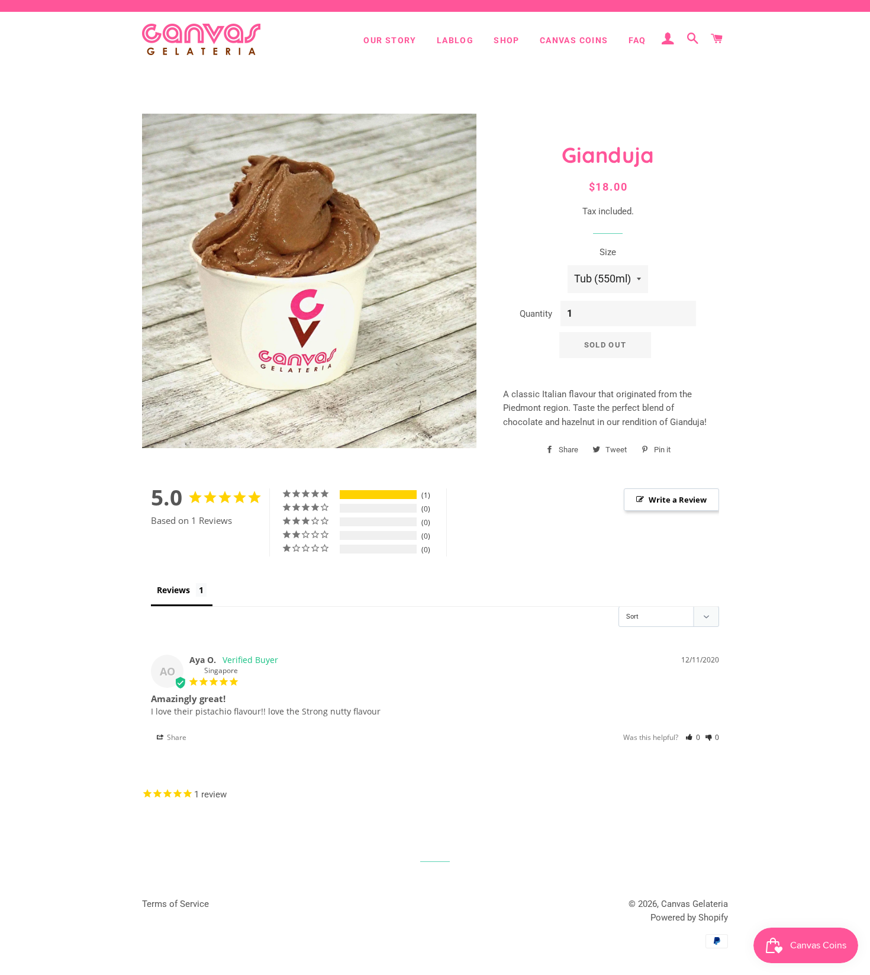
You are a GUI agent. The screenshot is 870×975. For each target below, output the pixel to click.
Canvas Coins (574, 40)
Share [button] (175, 737)
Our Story (390, 40)
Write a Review (678, 499)
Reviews (173, 590)
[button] (693, 737)
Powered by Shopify (689, 917)
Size (608, 252)
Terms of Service (175, 904)
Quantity (536, 313)
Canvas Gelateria (694, 904)
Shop (507, 40)
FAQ (637, 40)
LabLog (455, 40)
